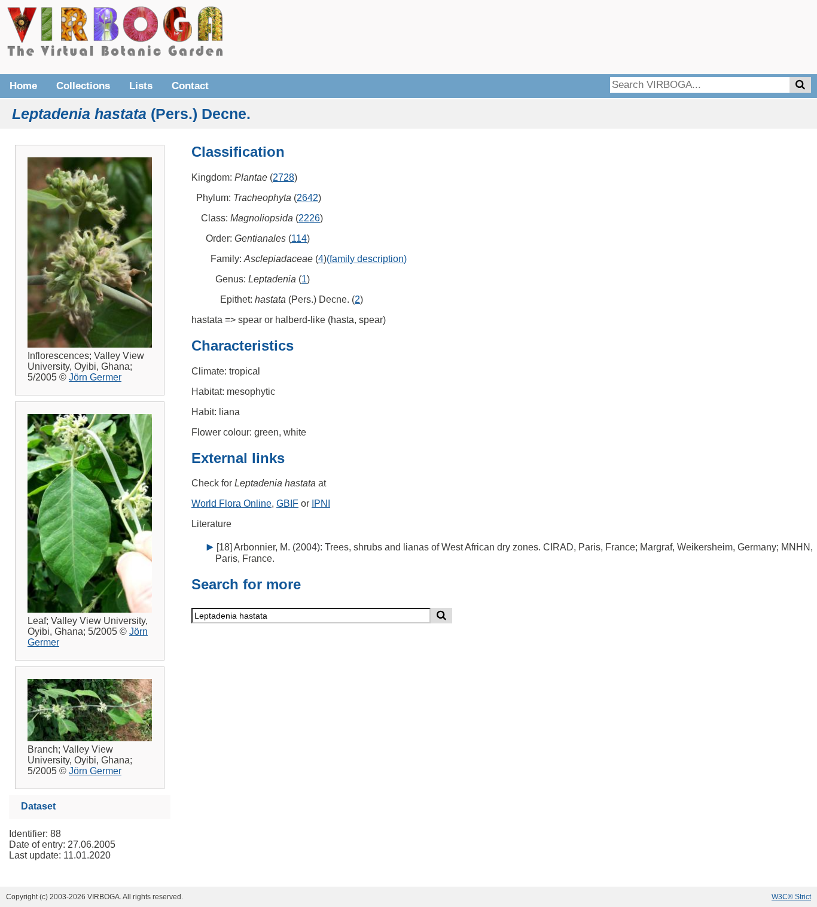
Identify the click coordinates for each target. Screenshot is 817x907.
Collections (83, 86)
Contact (190, 86)
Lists (141, 86)
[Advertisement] (631, 36)
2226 (309, 218)
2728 (283, 177)
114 (299, 238)
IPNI (321, 503)
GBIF (287, 503)
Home (23, 86)
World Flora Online (231, 503)
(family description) (367, 259)
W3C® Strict (791, 897)
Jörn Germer (95, 377)
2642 (307, 198)
